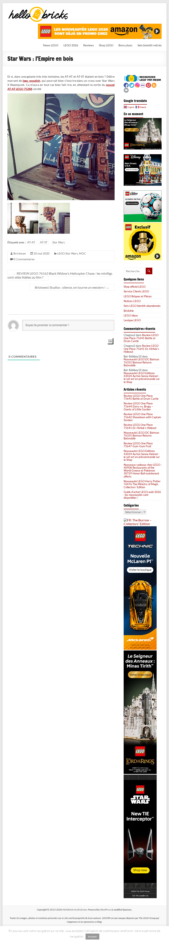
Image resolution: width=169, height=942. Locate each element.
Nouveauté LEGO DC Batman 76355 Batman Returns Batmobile (141, 362)
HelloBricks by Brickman (74, 909)
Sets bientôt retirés (149, 45)
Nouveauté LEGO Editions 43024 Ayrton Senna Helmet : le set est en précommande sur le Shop (142, 377)
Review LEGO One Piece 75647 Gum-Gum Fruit (138, 445)
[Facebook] (126, 84)
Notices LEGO (132, 301)
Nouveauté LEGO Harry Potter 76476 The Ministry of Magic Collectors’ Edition (142, 484)
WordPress (105, 909)
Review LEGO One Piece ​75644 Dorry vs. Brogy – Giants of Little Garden (138, 406)
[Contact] (126, 89)
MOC (82, 253)
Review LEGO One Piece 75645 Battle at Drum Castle (141, 338)
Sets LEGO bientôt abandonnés (142, 305)
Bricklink (129, 310)
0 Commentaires (24, 259)
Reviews (88, 45)
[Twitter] (131, 84)
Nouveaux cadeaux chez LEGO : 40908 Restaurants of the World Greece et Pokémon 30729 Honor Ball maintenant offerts (142, 470)
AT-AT (31, 242)
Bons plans (125, 45)
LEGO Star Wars (67, 253)
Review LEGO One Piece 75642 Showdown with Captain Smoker (142, 417)
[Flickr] (142, 84)
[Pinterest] (148, 84)
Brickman (19, 253)
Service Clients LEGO (136, 291)
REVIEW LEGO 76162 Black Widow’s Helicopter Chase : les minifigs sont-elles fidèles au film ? (59, 275)
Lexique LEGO (132, 320)
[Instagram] (137, 84)
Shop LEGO (106, 45)
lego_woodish (31, 80)
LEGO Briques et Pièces (138, 296)
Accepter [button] (92, 936)
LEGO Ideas (131, 315)
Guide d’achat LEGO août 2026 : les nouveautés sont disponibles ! (142, 495)
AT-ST (43, 242)
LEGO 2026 (70, 45)
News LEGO (50, 45)
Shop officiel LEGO (135, 286)
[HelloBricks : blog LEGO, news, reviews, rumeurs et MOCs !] (38, 8)
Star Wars (58, 242)
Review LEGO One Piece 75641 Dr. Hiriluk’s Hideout (141, 348)
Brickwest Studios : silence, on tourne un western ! (72, 287)
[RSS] (153, 84)
